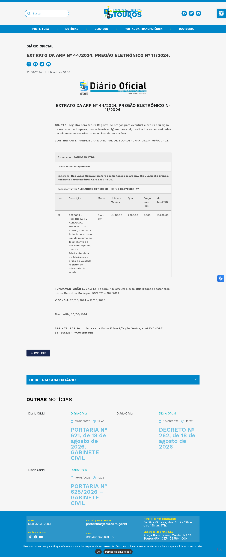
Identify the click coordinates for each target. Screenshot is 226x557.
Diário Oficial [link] (79, 413)
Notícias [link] (71, 29)
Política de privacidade (118, 551)
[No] (220, 549)
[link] (221, 13)
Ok (98, 551)
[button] (28, 64)
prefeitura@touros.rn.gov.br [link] (106, 524)
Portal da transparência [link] (143, 29)
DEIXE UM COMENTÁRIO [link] (52, 380)
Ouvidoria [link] (186, 29)
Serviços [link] (101, 29)
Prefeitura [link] (40, 29)
